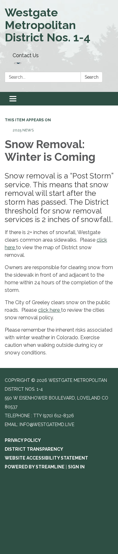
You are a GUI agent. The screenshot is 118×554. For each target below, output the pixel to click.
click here (49, 310)
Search (91, 77)
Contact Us (26, 55)
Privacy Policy (23, 440)
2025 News (23, 130)
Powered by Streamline (35, 466)
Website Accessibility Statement (46, 458)
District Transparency (34, 449)
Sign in (76, 466)
